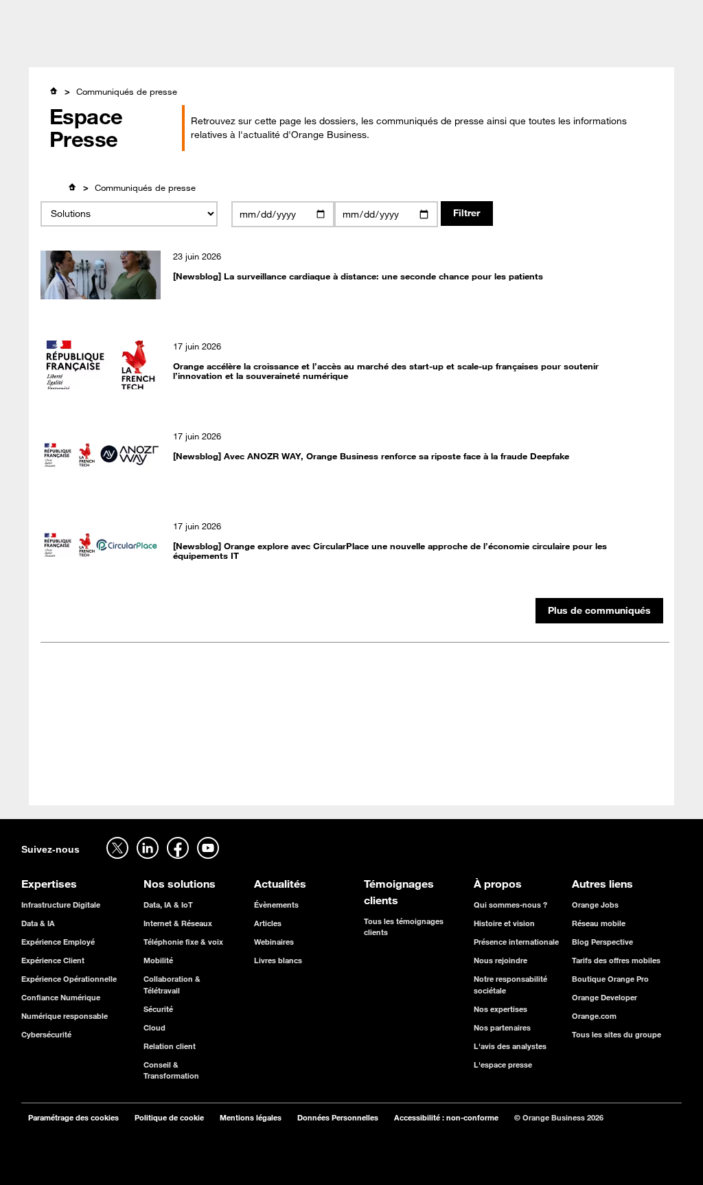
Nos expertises (500, 1009)
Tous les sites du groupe (616, 1034)
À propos (442, 47)
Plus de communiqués (599, 610)
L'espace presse (503, 1064)
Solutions (218, 47)
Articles (267, 923)
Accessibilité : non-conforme (446, 1117)
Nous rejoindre (500, 960)
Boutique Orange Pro (610, 979)
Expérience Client (52, 960)
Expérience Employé (58, 941)
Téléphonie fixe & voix (183, 941)
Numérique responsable (64, 1016)
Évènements (276, 904)
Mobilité (158, 960)
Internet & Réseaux (177, 923)
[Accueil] (53, 91)
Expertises (159, 47)
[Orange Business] (66, 46)
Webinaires (274, 941)
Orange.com (594, 1016)
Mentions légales (250, 1117)
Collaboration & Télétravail (171, 984)
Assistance (568, 13)
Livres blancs (278, 960)
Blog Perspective (602, 941)
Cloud (154, 1027)
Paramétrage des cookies (73, 1117)
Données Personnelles (337, 1117)
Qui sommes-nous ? (510, 904)
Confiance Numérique (60, 997)
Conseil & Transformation (171, 1070)
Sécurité (158, 1009)
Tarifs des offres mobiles (616, 960)
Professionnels (51, 13)
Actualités (385, 47)
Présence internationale (516, 941)
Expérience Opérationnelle (69, 979)
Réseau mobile (598, 923)
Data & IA (38, 923)
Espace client (654, 13)
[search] (574, 44)
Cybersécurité (46, 1034)
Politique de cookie (169, 1117)
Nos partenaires (502, 1027)
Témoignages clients (301, 47)
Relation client (169, 1046)
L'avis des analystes (510, 1046)
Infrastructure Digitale (60, 904)
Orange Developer (604, 997)
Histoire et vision (504, 923)
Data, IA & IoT (168, 904)
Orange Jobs (124, 13)
